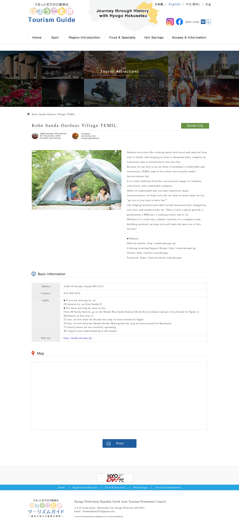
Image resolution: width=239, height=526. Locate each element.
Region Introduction (85, 487)
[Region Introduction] (84, 37)
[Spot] (55, 37)
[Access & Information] (189, 37)
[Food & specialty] (122, 37)
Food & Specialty (115, 487)
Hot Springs (141, 487)
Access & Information (168, 487)
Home (61, 487)
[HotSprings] (153, 37)
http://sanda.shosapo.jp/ (78, 338)
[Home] (37, 37)
